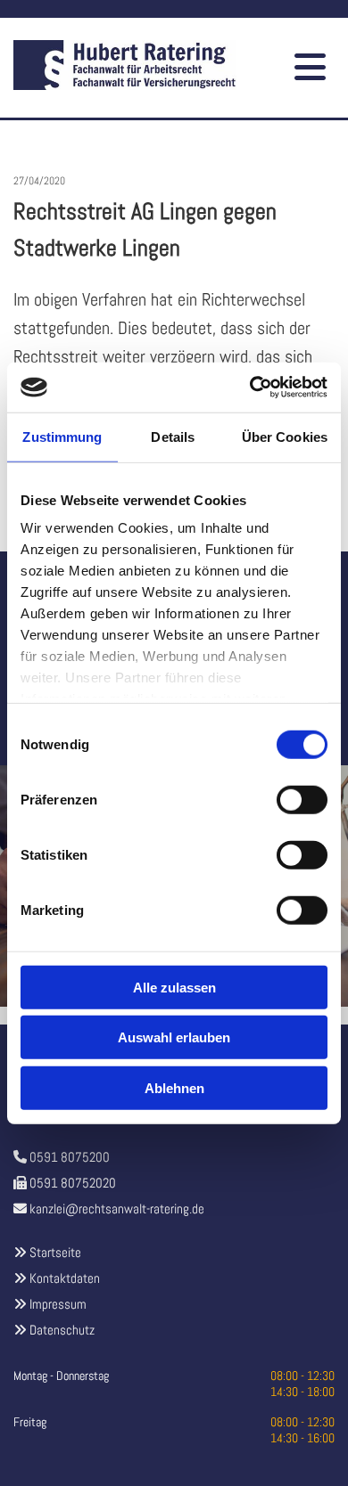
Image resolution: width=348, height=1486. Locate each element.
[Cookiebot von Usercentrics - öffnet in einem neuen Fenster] (250, 387)
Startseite (55, 1252)
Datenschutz (62, 1329)
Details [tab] (173, 436)
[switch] (302, 799)
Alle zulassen (174, 986)
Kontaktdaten (64, 1278)
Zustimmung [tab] (62, 436)
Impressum (58, 1303)
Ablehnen (174, 1087)
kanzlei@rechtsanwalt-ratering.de (116, 1208)
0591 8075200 (69, 1156)
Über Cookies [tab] (284, 436)
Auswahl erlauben (174, 1037)
